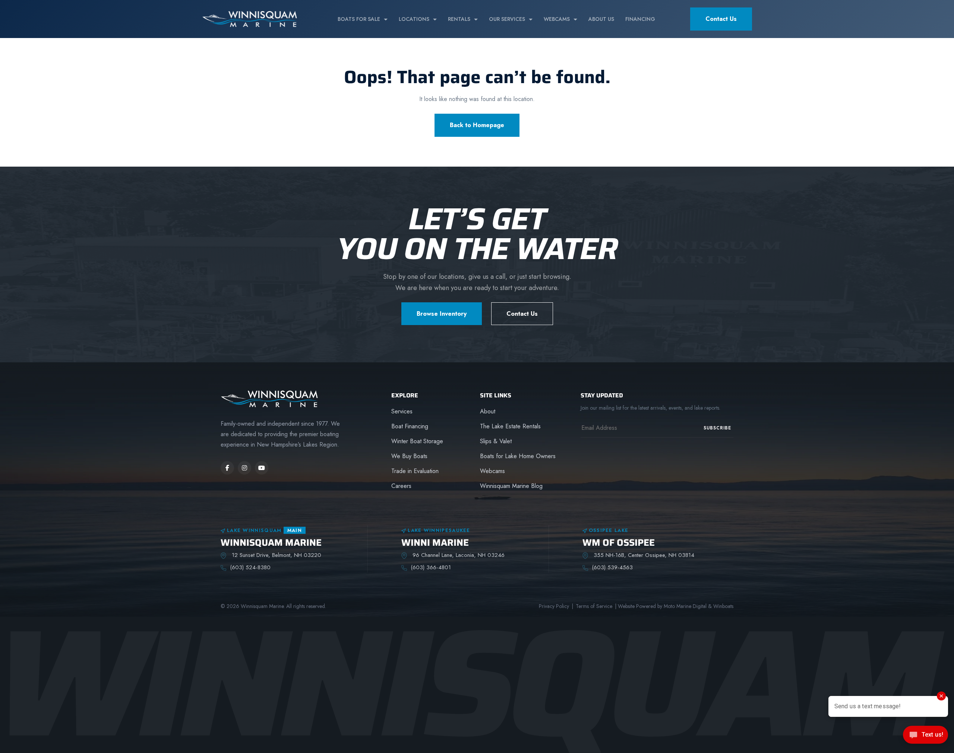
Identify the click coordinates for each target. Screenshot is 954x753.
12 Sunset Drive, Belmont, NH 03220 (275, 555)
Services (402, 411)
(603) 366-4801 (431, 567)
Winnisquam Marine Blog (511, 486)
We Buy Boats (409, 456)
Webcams (557, 19)
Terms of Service (594, 606)
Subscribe (717, 428)
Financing (640, 19)
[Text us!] (925, 737)
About (487, 411)
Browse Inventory (442, 313)
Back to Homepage (477, 125)
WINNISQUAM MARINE (271, 542)
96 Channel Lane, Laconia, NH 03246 (458, 555)
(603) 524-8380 (250, 567)
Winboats (723, 606)
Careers (401, 486)
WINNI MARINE (435, 542)
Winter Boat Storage (417, 441)
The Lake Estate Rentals (510, 426)
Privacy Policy (554, 606)
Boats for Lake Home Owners (518, 456)
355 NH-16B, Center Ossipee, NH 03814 (643, 555)
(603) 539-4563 (612, 567)
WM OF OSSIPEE (618, 542)
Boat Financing (409, 426)
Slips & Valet (496, 441)
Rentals (459, 19)
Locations (414, 19)
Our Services (507, 19)
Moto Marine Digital (685, 606)
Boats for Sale (359, 19)
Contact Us (721, 19)
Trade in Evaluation (415, 471)
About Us (601, 19)
